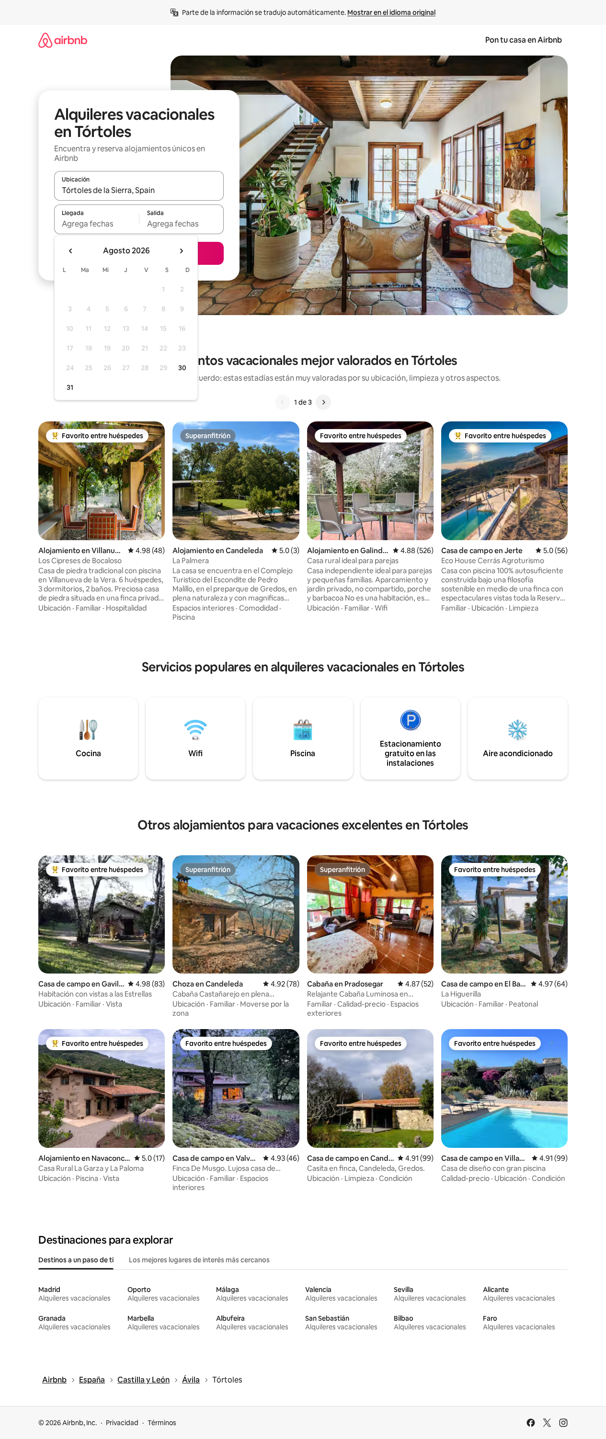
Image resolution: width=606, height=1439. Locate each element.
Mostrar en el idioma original (391, 12)
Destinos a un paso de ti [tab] (76, 1260)
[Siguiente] (323, 402)
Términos (162, 1422)
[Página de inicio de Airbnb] (62, 40)
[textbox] (96, 223)
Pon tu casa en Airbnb (523, 40)
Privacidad (122, 1422)
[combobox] (139, 190)
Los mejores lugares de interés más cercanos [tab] (199, 1260)
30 (182, 367)
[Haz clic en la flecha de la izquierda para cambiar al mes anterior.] (71, 251)
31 (70, 387)
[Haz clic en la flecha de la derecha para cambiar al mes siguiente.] (181, 251)
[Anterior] (282, 402)
